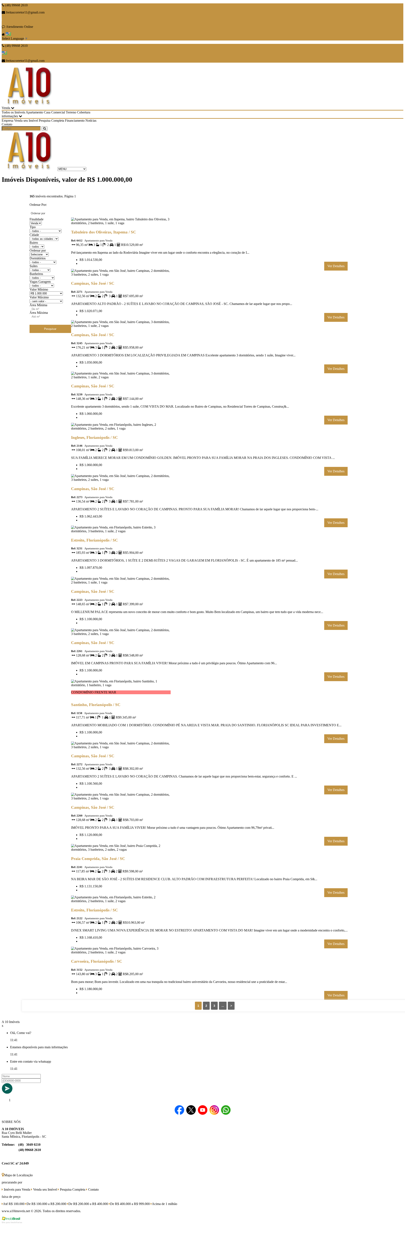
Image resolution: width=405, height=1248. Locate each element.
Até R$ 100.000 (13, 1204)
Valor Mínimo (39, 289)
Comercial (58, 112)
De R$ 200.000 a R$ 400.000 (88, 1204)
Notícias (90, 120)
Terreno (71, 112)
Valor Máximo (39, 297)
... (222, 1005)
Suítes (34, 266)
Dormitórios (38, 258)
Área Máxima (39, 312)
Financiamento (75, 120)
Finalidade (36, 219)
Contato (7, 124)
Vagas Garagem (40, 281)
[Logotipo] (29, 169)
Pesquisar (50, 328)
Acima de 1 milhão (164, 1204)
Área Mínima (38, 305)
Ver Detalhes (335, 266)
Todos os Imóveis (13, 112)
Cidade (34, 235)
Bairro (34, 242)
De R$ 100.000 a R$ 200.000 (46, 1204)
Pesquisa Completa (51, 120)
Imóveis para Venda (16, 1189)
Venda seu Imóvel (26, 120)
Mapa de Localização (18, 1175)
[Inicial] (29, 104)
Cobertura (83, 112)
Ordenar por (38, 250)
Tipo (33, 227)
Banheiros (36, 274)
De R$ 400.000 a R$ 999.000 (130, 1204)
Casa (47, 112)
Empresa (7, 120)
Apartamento (34, 112)
